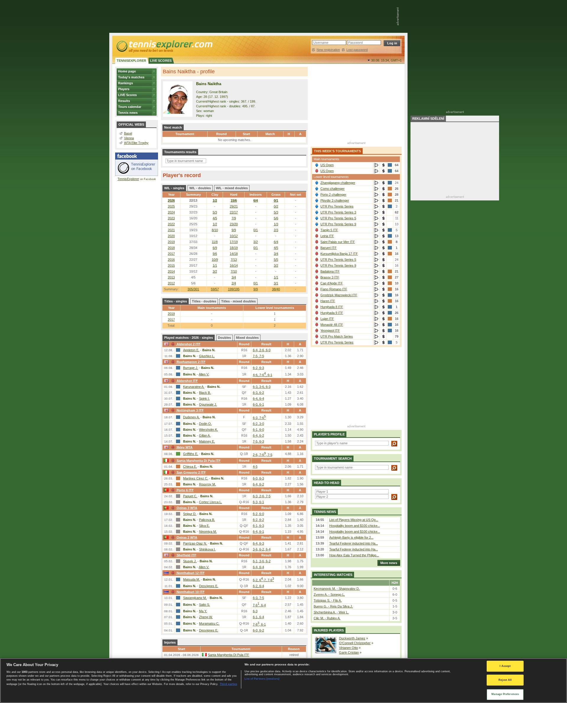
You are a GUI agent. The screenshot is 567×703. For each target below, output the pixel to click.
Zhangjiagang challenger (337, 182)
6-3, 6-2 (258, 392)
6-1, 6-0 (258, 429)
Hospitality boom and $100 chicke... (354, 525)
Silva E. (204, 525)
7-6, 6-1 (259, 624)
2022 (171, 224)
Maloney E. (207, 441)
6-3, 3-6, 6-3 (262, 386)
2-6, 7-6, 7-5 (262, 454)
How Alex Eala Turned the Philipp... (354, 555)
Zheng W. (206, 617)
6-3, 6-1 (258, 502)
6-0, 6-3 (258, 478)
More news (388, 563)
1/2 (215, 200)
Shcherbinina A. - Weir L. (331, 612)
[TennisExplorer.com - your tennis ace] (164, 46)
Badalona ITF (330, 271)
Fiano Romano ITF (333, 289)
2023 (171, 218)
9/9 (255, 289)
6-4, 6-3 (258, 543)
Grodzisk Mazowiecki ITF (338, 295)
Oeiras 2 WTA (187, 537)
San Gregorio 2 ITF (191, 472)
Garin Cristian (349, 652)
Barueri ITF (328, 248)
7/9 (234, 218)
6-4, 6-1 (258, 531)
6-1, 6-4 (258, 617)
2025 (171, 206)
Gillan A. (205, 435)
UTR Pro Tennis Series (336, 206)
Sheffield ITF (186, 555)
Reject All (505, 680)
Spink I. (204, 398)
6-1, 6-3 (258, 525)
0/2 (276, 206)
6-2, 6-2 (258, 519)
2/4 (234, 283)
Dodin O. (205, 423)
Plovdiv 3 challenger (334, 200)
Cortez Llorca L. (210, 502)
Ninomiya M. (208, 531)
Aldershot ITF (187, 381)
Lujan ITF (327, 318)
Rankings (125, 83)
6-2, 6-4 (258, 586)
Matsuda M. (191, 579)
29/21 (234, 206)
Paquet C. (190, 496)
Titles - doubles (204, 301)
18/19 (234, 248)
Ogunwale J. (208, 404)
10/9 (215, 259)
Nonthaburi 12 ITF (191, 573)
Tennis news (128, 112)
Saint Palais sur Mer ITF (337, 242)
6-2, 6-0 (258, 514)
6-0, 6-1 (258, 404)
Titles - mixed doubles (238, 301)
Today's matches (131, 77)
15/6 (234, 200)
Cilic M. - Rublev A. (327, 618)
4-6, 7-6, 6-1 (262, 375)
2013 (171, 277)
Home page (127, 71)
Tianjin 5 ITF (329, 230)
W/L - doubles (200, 188)
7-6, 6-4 (259, 605)
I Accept (505, 666)
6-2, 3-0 (258, 423)
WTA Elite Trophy (136, 143)
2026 (171, 200)
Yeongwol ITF (330, 330)
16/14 (234, 265)
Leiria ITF (327, 236)
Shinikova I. (207, 549)
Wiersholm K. (208, 429)
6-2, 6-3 (258, 368)
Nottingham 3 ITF (190, 410)
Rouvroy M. (207, 484)
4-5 (255, 466)
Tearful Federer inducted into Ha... (353, 543)
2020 (171, 236)
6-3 (255, 611)
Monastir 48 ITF (331, 324)
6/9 (215, 248)
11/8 (215, 242)
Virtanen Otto (348, 647)
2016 (171, 259)
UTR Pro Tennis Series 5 (338, 218)
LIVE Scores (127, 95)
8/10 (215, 230)
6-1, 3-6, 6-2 (262, 561)
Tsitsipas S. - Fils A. (328, 600)
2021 (171, 230)
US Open (327, 165)
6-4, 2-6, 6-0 (262, 350)
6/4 (255, 200)
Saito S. (204, 604)
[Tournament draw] (376, 165)
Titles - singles (175, 301)
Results (124, 101)
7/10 (234, 271)
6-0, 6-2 (258, 630)
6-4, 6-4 (258, 398)
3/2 (255, 242)
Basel (128, 133)
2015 (171, 265)
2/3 (276, 230)
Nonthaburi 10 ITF (191, 592)
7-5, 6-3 (258, 441)
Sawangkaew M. (195, 598)
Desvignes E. (208, 586)
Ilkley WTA (185, 447)
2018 (171, 248)
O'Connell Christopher (355, 643)
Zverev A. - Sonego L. (329, 594)
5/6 (276, 218)
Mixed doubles (247, 337)
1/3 (276, 224)
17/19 (234, 242)
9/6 (215, 253)
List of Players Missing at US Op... (353, 519)
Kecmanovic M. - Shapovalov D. (337, 588)
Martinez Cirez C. (195, 478)
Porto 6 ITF (185, 490)
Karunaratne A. (193, 386)
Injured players (329, 630)
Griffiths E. (190, 454)
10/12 (234, 236)
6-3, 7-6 (259, 417)
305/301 (193, 289)
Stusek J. (190, 561)
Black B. (205, 392)
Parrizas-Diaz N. (195, 543)
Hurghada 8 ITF (331, 307)
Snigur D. (189, 514)
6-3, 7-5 (258, 598)
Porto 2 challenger (333, 194)
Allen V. (204, 374)
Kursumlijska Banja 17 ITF (339, 253)
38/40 (276, 289)
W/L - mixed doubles (232, 188)
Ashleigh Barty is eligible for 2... (351, 537)
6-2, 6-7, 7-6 (263, 580)
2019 (171, 242)
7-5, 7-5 (258, 356)
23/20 (234, 224)
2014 (171, 271)
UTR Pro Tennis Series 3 (338, 212)
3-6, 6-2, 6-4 (262, 549)
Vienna (129, 138)
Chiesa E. (190, 466)
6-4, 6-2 (258, 435)
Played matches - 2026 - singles (188, 337)
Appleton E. (191, 350)
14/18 (234, 253)
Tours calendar (129, 106)
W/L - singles (174, 188)
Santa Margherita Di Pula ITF (199, 460)
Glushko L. (207, 356)
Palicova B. (207, 519)
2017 (171, 253)
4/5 (215, 218)
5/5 (276, 259)
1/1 (215, 265)
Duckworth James (352, 638)
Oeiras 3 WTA (187, 508)
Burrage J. (190, 368)
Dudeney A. (191, 417)
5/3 (215, 212)
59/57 (215, 289)
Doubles (224, 337)
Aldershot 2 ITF (189, 344)
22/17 (234, 212)
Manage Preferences (505, 694)
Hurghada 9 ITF (331, 313)
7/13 (234, 259)
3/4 (276, 253)
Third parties (228, 683)
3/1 (276, 283)
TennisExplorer (128, 179)
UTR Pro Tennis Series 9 (338, 224)
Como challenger (332, 188)
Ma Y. (203, 611)
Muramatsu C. (209, 623)
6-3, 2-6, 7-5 (262, 496)
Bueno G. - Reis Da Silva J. (333, 606)
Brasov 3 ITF (329, 277)
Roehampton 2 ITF (191, 362)
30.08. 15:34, (386, 60)
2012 (171, 283)
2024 (171, 212)
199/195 (233, 289)
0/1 (276, 200)
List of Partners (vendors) (262, 678)
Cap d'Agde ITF (331, 283)
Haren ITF (327, 301)
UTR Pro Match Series (336, 336)
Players (123, 89)
